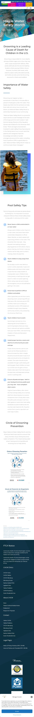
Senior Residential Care (9, 593)
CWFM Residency (8, 590)
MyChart (5, 3)
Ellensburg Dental (7, 580)
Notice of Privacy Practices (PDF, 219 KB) (14, 645)
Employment (6, 608)
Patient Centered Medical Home (11, 605)
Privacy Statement (17, 714)
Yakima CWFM (7, 620)
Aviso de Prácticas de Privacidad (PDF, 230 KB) (15, 648)
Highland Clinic (7, 585)
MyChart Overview (13, 4)
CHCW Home (7, 572)
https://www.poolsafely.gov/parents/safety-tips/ (12, 527)
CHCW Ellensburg (8, 578)
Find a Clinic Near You (20, 4)
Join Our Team (28, 4)
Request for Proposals (9, 610)
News (4, 603)
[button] (31, 697)
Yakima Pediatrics (7, 588)
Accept (17, 711)
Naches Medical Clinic (8, 583)
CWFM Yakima (7, 575)
